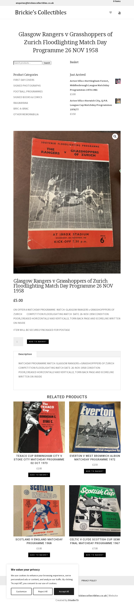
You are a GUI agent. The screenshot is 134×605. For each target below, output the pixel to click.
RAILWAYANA (20, 102)
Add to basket (38, 341)
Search (47, 63)
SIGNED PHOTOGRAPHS (27, 85)
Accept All (64, 591)
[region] (42, 581)
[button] (115, 136)
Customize (21, 591)
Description (25, 354)
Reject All (42, 591)
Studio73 (73, 600)
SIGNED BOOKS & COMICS (27, 97)
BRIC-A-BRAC (21, 108)
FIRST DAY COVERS (23, 79)
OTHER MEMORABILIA (26, 114)
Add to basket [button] (39, 474)
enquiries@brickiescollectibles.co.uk (85, 595)
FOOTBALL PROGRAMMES (28, 91)
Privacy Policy (89, 580)
